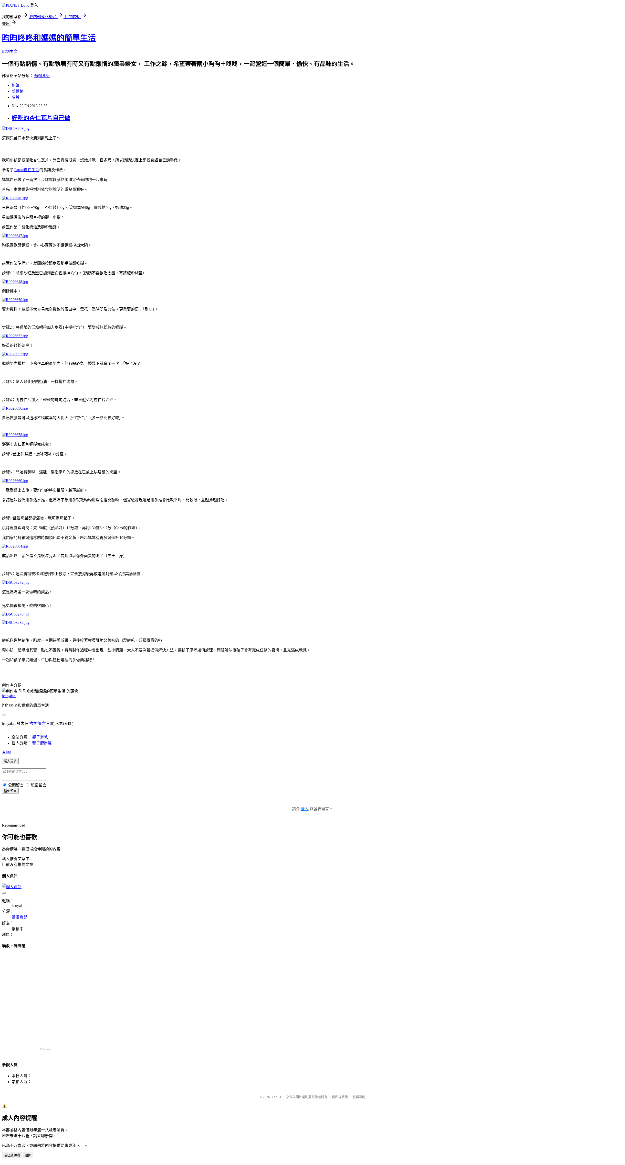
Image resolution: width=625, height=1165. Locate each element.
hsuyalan (9, 696)
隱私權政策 (340, 1097)
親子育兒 (40, 737)
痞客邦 (35, 723)
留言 (46, 723)
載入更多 (10, 761)
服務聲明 (359, 1097)
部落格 (17, 91)
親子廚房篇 (42, 743)
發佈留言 (10, 791)
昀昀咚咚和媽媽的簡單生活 (49, 38)
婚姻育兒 (42, 76)
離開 (28, 1155)
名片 (16, 97)
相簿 (16, 85)
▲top (6, 752)
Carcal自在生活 (26, 170)
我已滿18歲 (12, 1155)
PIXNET (276, 1097)
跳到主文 (10, 51)
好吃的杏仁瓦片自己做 (41, 118)
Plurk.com (45, 1049)
